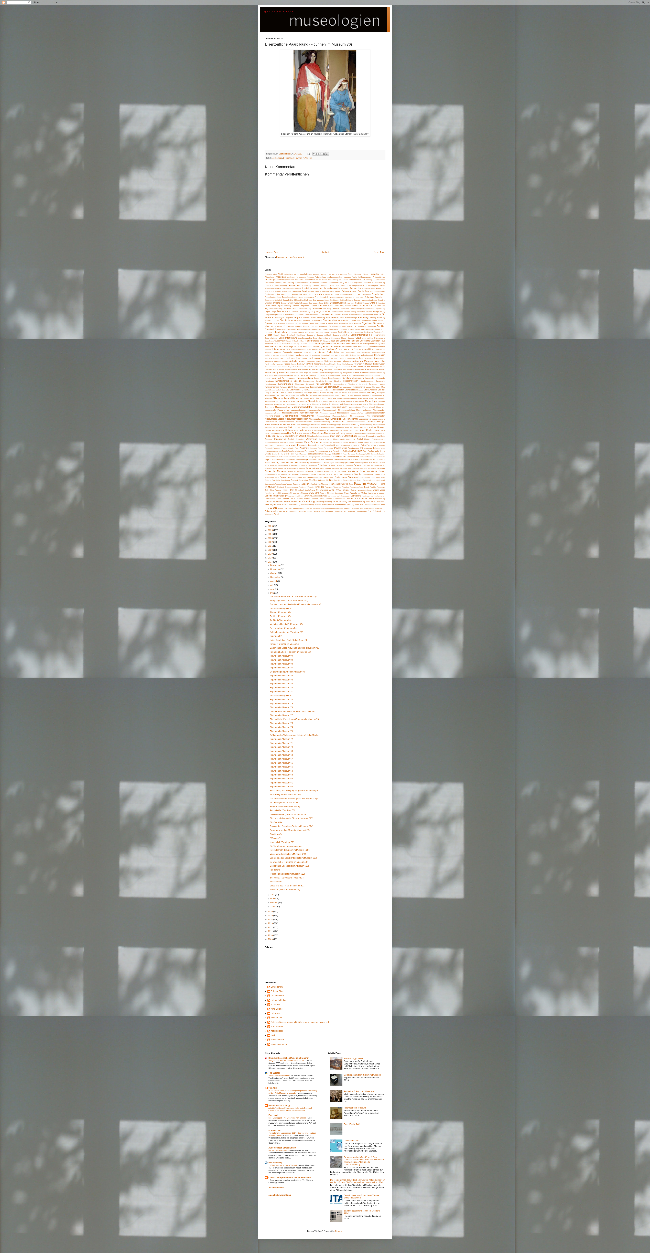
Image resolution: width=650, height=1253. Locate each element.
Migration (268, 398)
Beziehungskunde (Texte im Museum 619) (289, 866)
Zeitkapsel (302, 511)
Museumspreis (365, 419)
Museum (381, 401)
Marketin (362, 392)
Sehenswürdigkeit (291, 468)
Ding (313, 311)
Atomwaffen (314, 283)
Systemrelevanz (369, 480)
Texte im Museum (366, 483)
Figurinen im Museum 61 (281, 783)
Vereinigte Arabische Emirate (316, 496)
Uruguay (304, 493)
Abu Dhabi (278, 274)
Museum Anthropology (279, 1105)
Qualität (268, 454)
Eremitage (353, 318)
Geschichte (300, 335)
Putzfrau (371, 451)
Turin (285, 490)
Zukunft (371, 511)
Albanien (366, 274)
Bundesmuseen (337, 303)
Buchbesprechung (316, 303)
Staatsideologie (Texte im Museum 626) (288, 814)
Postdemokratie (287, 448)
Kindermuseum (271, 367)
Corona (313, 306)
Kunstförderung (334, 378)
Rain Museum (300, 454)
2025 (270, 530)
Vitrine (350, 498)
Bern (367, 291)
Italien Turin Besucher (337, 358)
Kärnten (309, 364)
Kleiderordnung (331, 367)
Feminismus (314, 323)
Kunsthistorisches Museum (288, 381)
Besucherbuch (378, 294)
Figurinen (367, 323)
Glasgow (351, 338)
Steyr (378, 477)
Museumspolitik (333, 418)
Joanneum (379, 358)
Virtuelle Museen (311, 499)
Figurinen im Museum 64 (281, 771)
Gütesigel (289, 341)
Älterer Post (379, 252)
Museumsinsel (343, 413)
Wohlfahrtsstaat (337, 508)
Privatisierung (340, 448)
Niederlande (318, 433)
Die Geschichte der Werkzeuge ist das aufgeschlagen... (295, 798)
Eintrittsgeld (279, 318)
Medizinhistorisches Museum (330, 395)
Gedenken (368, 332)
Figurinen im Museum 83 (281, 683)
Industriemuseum (272, 355)
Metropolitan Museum (370, 395)
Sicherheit (381, 468)
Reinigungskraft (314, 457)
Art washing (367, 280)
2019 (270, 554)
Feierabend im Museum (355, 1108)
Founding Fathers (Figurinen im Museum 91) (290, 652)
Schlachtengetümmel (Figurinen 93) (286, 632)
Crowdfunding (339, 306)
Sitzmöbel (309, 471)
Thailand (280, 487)
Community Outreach (291, 306)
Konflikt (382, 370)
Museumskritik (307, 416)
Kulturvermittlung (354, 375)
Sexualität (343, 468)
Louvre (275, 392)
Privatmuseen (353, 448)
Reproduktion (270, 460)
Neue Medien (366, 430)
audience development (329, 283)
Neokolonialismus (321, 430)
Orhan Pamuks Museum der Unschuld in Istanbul (292, 711)
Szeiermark (380, 480)
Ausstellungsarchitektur (375, 285)
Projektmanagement (296, 451)
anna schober (277, 1026)
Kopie (301, 373)
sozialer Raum (332, 474)
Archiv (324, 280)
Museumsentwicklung (346, 410)
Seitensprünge (312, 468)
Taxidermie (305, 484)
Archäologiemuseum (285, 280)
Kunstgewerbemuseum (353, 378)
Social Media (340, 471)
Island (304, 358)
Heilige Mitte (380, 344)
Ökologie (361, 436)
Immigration (308, 352)
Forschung (333, 326)
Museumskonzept (272, 416)
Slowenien (319, 471)
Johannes (275, 1004)
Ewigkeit (373, 320)
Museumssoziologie (376, 421)
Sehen (280, 468)
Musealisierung (315, 401)
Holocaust (286, 349)
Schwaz (332, 465)
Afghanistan (288, 274)
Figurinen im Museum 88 (281, 664)
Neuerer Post (272, 252)
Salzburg (275, 462)
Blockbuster (334, 300)
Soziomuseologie (346, 474)
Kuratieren (373, 384)
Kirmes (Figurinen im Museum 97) (285, 644)
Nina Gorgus (277, 1009)
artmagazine (274, 1130)
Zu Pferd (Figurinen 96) (280, 620)
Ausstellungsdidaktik (273, 288)
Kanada (287, 364)
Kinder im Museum (364, 364)
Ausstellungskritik (332, 288)
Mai (272, 593)
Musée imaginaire (330, 401)
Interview (268, 358)
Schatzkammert (271, 465)
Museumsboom (355, 407)
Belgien (338, 291)
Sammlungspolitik (361, 462)
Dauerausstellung (275, 308)
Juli (272, 585)
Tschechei (381, 487)
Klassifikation (309, 367)
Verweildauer (270, 499)
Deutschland (288, 158)
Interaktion (361, 355)
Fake (275, 323)
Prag (296, 448)
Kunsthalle (369, 378)
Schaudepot (283, 465)
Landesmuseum (331, 387)
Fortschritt (342, 326)
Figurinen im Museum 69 (281, 751)
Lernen (316, 390)
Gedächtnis (343, 332)
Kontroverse (293, 373)
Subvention (303, 480)
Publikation (347, 451)
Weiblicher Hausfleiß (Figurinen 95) (286, 624)
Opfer (382, 436)
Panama (290, 442)
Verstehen (381, 496)
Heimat (268, 347)
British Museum (294, 303)
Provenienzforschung (323, 451)
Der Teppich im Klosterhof (279, 1150)
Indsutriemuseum (363, 352)
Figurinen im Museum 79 (281, 703)
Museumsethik (379, 410)
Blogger (338, 1231)
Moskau (268, 401)
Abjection (268, 274)
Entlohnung (320, 318)
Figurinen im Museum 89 (281, 660)
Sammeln (284, 462)
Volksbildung (380, 499)
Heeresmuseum (358, 344)
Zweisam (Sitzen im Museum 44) (285, 889)
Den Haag (327, 308)
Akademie (358, 274)
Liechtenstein (338, 390)
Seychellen (352, 468)
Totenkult (328, 487)
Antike (354, 277)
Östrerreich (350, 439)
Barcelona (296, 291)
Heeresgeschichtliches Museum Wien (333, 344)
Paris (306, 442)
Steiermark (354, 477)
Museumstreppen (318, 424)
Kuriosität (283, 387)
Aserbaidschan (379, 280)
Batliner (311, 291)
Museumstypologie (334, 425)
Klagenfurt (292, 367)
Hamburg (309, 341)
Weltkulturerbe (328, 504)
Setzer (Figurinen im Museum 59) (285, 794)
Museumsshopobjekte (356, 422)
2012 (270, 927)
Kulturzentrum (366, 375)
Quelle (280, 454)
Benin (354, 291)
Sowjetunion (305, 474)
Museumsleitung (323, 416)
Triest (366, 487)
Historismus (380, 347)
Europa (352, 320)
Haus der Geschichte (340, 341)
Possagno (276, 448)
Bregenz (276, 303)
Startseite (325, 252)
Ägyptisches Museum (337, 274)
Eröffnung (372, 318)
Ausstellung (294, 285)
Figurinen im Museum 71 (281, 743)
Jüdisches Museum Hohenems (337, 361)
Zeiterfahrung (368, 508)
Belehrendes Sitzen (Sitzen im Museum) (362, 1075)
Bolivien (343, 300)
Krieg (325, 372)
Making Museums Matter (337, 392)
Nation (291, 427)
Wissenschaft (290, 508)
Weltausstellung (307, 504)
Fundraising (269, 332)
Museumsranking (378, 419)
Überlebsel (299, 490)
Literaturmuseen (370, 390)
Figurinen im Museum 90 (281, 656)
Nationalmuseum (328, 427)
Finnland (298, 326)
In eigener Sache (324, 352)
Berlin (361, 291)
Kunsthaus (269, 381)
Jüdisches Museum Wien (366, 361)
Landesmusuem (346, 387)
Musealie (303, 401)
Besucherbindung (364, 294)
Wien (273, 508)
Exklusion (381, 320)
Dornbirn (322, 315)
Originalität (300, 439)
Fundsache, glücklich (353, 1058)
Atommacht (304, 283)
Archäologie (277, 158)
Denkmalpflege (356, 308)
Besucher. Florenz (332, 294)
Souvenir (295, 474)
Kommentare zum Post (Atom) (290, 257)
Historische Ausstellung (312, 347)
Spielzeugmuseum (272, 477)
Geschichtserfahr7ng (341, 335)
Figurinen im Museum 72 (281, 739)
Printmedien (328, 448)
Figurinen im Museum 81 (281, 691)
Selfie (322, 468)
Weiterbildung (294, 504)
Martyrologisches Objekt (275, 395)
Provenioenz (337, 451)
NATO (356, 427)
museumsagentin (279, 1044)
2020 (270, 550)
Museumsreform (271, 422)
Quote (286, 454)
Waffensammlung (358, 502)
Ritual (351, 460)
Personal (280, 445)
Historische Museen (332, 346)
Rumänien (363, 460)
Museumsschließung (322, 422)
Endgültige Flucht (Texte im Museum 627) (289, 600)
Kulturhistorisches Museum (299, 375)
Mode (351, 398)
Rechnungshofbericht (376, 454)
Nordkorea (359, 433)
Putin (365, 451)
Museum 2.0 (270, 404)
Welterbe (318, 504)
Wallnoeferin (277, 1018)
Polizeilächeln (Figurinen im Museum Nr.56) (290, 850)
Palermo (283, 442)
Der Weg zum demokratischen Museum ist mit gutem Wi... (296, 604)
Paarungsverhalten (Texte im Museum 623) (290, 830)
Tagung (289, 484)
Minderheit (308, 398)
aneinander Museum (305, 277)
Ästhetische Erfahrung (274, 283)
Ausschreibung (281, 285)
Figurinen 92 (276, 636)
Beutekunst (269, 300)
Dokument (313, 315)
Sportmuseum (296, 477)
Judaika (285, 361)
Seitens (302, 468)
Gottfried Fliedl (277, 996)
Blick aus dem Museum (314, 300)
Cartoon (358, 303)
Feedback (305, 323)
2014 (270, 919)
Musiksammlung (366, 425)
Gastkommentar (330, 332)
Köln (344, 370)
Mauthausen (290, 395)
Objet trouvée (336, 436)
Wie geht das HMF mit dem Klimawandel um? (287, 1061)
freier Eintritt (329, 329)
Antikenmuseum (364, 277)
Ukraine (346, 490)
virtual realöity (296, 499)
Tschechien (269, 490)
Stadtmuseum (341, 477)
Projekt (285, 451)
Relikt (335, 457)
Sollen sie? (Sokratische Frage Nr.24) (287, 878)
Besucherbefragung (348, 294)
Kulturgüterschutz (281, 375)
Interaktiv (369, 355)
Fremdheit (368, 329)
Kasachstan (318, 364)
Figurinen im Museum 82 (281, 687)
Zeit (361, 508)
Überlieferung (310, 490)
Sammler (294, 462)
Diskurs (347, 312)
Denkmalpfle (345, 308)
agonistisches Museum (310, 274)
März (272, 898)
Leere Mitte (380, 387)
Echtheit (345, 315)
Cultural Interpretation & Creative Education (289, 1177)
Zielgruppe (328, 511)
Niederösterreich (332, 433)
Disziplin (369, 312)
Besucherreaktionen (306, 297)
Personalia (290, 445)
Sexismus (335, 468)
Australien (345, 288)
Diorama (326, 311)
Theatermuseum (291, 487)
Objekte (326, 436)
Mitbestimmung (343, 398)
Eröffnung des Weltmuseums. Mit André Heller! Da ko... (295, 735)
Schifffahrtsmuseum (309, 465)
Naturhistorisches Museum (372, 427)
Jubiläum (277, 361)
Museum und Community (342, 404)
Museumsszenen (288, 424)
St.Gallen (311, 477)
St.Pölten (318, 477)
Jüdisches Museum (315, 361)
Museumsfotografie (290, 413)
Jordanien (269, 361)
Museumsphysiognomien (296, 419)
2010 (270, 935)
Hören (309, 349)
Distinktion (361, 312)
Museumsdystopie (329, 410)
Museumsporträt (350, 419)
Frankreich (270, 329)
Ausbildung (380, 283)
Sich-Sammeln (370, 468)
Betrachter (369, 297)
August (273, 581)
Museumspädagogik (274, 419)
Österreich (311, 439)
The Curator (274, 1073)
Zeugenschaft (318, 511)
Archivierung (333, 280)
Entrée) (341, 318)
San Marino (373, 462)
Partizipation (316, 442)
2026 (270, 526)
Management (353, 392)
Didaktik (295, 312)
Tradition (345, 487)
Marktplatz (381, 392)
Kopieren (307, 373)
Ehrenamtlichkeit (371, 315)
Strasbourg (285, 480)
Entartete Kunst (309, 318)
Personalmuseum (315, 445)
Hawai (302, 344)
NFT (298, 433)
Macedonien (298, 392)
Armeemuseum (355, 280)
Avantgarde (269, 291)
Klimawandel (303, 370)
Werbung (350, 504)
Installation (316, 355)
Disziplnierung (270, 315)
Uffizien (339, 490)
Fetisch (330, 323)
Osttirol (360, 439)
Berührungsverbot (272, 294)
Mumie (279, 401)
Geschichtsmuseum (288, 338)
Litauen (360, 390)
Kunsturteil (310, 384)
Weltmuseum (340, 504)
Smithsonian (328, 471)
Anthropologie (320, 277)
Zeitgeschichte (271, 511)
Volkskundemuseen (274, 501)
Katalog (333, 364)
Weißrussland (282, 504)
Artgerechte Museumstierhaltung (285, 806)
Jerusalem (369, 358)
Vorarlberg (309, 501)
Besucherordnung (289, 297)
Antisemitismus (379, 277)
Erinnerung (363, 317)
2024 (270, 534)
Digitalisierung (304, 311)
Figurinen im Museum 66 (281, 763)
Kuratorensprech (272, 387)
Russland (371, 459)
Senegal (327, 468)
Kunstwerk (363, 384)
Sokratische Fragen (375, 471)
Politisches (381, 445)
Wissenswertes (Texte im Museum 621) (288, 854)
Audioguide (342, 283)
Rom (356, 460)
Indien (336, 352)
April (272, 895)
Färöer (298, 323)
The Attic (272, 1088)
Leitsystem (294, 390)
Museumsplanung (316, 419)
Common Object (275, 306)
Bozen (374, 300)
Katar (339, 364)
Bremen (284, 303)
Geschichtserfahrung (360, 335)
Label (290, 387)
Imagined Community (283, 352)
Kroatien (363, 372)
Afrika (296, 274)
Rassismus (319, 454)
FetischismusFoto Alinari (343, 323)
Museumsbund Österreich (373, 407)
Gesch (283, 335)
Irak (288, 358)
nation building (302, 427)
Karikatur (301, 364)
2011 (270, 931)
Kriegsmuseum (348, 373)
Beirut (332, 291)
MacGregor (308, 392)
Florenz (306, 326)
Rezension (329, 460)
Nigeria (342, 433)
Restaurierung (301, 460)
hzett (273, 1035)
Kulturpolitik (341, 375)
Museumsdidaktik (314, 410)
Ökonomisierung (373, 436)
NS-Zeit (271, 436)
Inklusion (291, 355)
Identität (367, 349)
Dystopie (338, 315)
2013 (270, 923)
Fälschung (290, 323)
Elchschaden (276, 882)
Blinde (326, 300)
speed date (380, 474)
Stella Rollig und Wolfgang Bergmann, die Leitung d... (294, 791)
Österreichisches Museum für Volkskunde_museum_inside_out (300, 1022)
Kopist (314, 373)
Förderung (323, 326)
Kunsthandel (380, 378)
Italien (324, 358)
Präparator (312, 448)
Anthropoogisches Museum (339, 277)
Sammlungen (329, 462)
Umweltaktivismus (365, 490)
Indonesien (350, 352)
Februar (274, 902)
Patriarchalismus (349, 442)
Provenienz (309, 451)
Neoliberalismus (336, 430)
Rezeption (338, 460)
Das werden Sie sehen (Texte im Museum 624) (291, 826)
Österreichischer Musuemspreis (332, 439)
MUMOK (286, 401)
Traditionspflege (356, 487)
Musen (349, 401)
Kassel (327, 364)
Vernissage (366, 496)
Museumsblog (275, 1163)
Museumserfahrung (363, 410)
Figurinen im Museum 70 (281, 747)
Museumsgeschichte (308, 413)
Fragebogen (352, 326)
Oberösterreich (291, 436)
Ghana (343, 338)
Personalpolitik (329, 445)
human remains (318, 349)
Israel (310, 358)
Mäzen (299, 395)
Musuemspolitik (379, 425)
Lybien (289, 392)
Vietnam (286, 499)
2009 (270, 939)
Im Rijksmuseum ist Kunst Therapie (283, 1165)
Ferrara (323, 323)
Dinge (318, 311)
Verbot (288, 496)
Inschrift (308, 355)
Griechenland (379, 338)
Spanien (358, 474)
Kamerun (279, 364)
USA (311, 492)
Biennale (286, 300)
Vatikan (364, 493)
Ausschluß (269, 285)
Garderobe (309, 332)
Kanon (293, 364)
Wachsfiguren (345, 502)
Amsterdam (281, 277)
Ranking (310, 454)
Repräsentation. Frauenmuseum (372, 457)
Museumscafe (270, 410)
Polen (363, 445)
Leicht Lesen (270, 390)
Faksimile (281, 323)
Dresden (330, 314)
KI (355, 364)
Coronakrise (322, 305)
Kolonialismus (371, 369)
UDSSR (332, 490)
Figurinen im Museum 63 (281, 775)
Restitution (312, 459)
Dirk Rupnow (277, 987)
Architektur (299, 280)
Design (273, 312)
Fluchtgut (314, 326)
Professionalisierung (273, 451)
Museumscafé (283, 410)
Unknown (275, 1013)
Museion (341, 401)
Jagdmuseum (353, 358)
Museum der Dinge (282, 404)
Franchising (371, 326)
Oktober (274, 573)
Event (357, 320)
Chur (267, 306)
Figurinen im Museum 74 (281, 727)
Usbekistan (339, 493)
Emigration (289, 318)
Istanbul (317, 358)
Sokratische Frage (356, 471)
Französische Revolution (287, 329)
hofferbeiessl (277, 1031)
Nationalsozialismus (344, 427)
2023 (270, 538)
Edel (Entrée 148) (352, 1124)
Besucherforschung (273, 297)
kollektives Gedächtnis (333, 370)
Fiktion (279, 326)
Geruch (276, 335)
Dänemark (349, 306)
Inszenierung (334, 355)
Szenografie (270, 484)
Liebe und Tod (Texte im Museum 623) (287, 886)
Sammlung (304, 462)
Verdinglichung (298, 496)
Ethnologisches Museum (334, 320)
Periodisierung (270, 445)
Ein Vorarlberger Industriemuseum (285, 846)
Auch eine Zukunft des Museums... (359, 1091)
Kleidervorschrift (344, 367)
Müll (273, 401)
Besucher (319, 294)
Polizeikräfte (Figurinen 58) (282, 810)
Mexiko (382, 395)
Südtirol (329, 480)
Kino (279, 367)
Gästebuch (319, 332)
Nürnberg (280, 436)
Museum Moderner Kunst (301, 404)
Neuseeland (282, 433)
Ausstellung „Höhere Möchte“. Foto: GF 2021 (323, 285)
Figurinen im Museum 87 (281, 668)
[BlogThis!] (317, 154)
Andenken (291, 277)
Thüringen (303, 487)
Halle (302, 341)
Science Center (271, 468)
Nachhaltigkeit (281, 427)
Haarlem (297, 341)
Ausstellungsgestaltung (312, 288)
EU (347, 320)
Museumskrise (290, 415)
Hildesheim (298, 347)
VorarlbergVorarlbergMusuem (327, 502)
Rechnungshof (362, 454)
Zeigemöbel (348, 508)
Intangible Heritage (348, 355)
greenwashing (367, 338)
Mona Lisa (373, 398)
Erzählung (381, 318)
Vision (322, 499)
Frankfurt (381, 326)
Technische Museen (319, 484)
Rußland (380, 460)
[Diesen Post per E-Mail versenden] (314, 154)
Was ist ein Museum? (375, 502)
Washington (270, 504)
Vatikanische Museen (376, 493)
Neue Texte (380, 430)
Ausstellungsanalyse (355, 285)
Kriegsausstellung (335, 373)
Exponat (269, 323)
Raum (345, 454)
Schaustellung (294, 465)
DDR (285, 308)
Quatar (274, 454)
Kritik (357, 372)
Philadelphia (346, 445)
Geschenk (291, 335)
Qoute (382, 451)
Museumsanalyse (282, 407)
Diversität (280, 315)
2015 (270, 915)
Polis (368, 445)
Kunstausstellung (305, 378)
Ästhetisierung (288, 283)
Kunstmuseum (286, 383)
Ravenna (351, 454)
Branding (381, 300)
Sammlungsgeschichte (344, 462)
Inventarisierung (279, 358)
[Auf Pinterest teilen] (327, 154)
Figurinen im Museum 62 (281, 779)
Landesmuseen (316, 387)
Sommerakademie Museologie (277, 474)
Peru (338, 445)
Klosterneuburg (316, 369)
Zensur (309, 511)
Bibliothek (278, 300)
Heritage (289, 347)
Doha (307, 315)
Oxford (367, 439)
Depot (267, 311)
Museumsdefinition (298, 410)
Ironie (298, 358)
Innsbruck (300, 355)
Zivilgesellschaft (340, 511)
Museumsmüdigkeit (339, 416)
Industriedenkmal (378, 352)
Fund (383, 329)
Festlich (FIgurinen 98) (280, 616)
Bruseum (304, 303)
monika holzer (277, 1040)
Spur (304, 477)
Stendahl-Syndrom (367, 477)
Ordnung (268, 439)
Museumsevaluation (272, 413)
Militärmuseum (296, 398)
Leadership (370, 387)
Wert (362, 504)
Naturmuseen (291, 430)
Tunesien (278, 490)
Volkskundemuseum (293, 501)
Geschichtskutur (271, 338)
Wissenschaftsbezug (304, 508)
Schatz (382, 462)
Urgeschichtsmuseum (281, 493)
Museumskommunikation (375, 413)
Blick (302, 300)
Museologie (371, 401)
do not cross (290, 315)
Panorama (299, 442)
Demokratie (317, 308)
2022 (270, 542)
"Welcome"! (275, 838)
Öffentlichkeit (350, 435)
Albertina (375, 274)
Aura (374, 283)
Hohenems (277, 349)
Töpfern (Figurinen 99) (280, 612)
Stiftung (268, 480)
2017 (270, 562)
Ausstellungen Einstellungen (282, 1148)
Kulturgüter (269, 375)
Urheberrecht (295, 493)
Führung (376, 329)
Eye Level (273, 1115)
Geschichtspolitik (305, 338)
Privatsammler (379, 448)
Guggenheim (279, 341)
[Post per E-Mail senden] (308, 154)
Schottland (323, 465)
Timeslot (311, 487)
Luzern (282, 392)
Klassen (300, 367)
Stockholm (276, 480)
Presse (320, 448)
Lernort (323, 390)
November (275, 569)
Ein (380, 315)
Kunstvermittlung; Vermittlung (345, 384)
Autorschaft (380, 288)
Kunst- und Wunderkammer (283, 378)
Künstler (328, 381)
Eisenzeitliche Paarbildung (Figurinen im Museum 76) (294, 719)
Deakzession (292, 308)
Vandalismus (355, 493)
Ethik (267, 320)
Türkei (291, 490)
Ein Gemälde (276, 822)
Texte (351, 484)
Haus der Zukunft (281, 344)
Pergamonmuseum (377, 442)
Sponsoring (285, 477)
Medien (305, 395)
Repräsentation (353, 457)
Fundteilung (292, 332)
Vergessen (332, 496)
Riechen (345, 460)
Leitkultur (285, 390)
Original (291, 439)
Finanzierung (289, 326)
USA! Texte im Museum (324, 493)
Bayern (318, 291)
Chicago (365, 303)
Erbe (347, 318)
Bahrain (278, 291)
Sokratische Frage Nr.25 (281, 695)
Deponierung (380, 308)
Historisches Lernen (349, 347)
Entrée (334, 317)
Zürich (276, 514)
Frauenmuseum (316, 329)
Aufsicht (361, 282)
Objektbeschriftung (314, 436)
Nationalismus (314, 427)
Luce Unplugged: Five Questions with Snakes (287, 1118)
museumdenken (360, 404)
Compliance (304, 306)
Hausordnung (293, 344)
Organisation (280, 439)
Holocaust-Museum (298, 349)
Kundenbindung (378, 375)
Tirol (317, 486)
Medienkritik (314, 395)
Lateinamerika (359, 387)
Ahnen (350, 274)
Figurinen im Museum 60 (281, 786)
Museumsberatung (322, 407)
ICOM (344, 349)
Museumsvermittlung (350, 424)
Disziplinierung (379, 311)
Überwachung (322, 490)
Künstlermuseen (350, 381)
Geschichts (311, 335)
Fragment (362, 326)
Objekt (302, 435)
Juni (272, 589)
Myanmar (268, 427)
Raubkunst (337, 454)
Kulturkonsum (331, 375)
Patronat (359, 442)
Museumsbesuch (339, 407)
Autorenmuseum (368, 288)
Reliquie (342, 456)
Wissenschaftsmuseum (322, 508)
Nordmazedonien (370, 433)
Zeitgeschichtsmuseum (288, 511)
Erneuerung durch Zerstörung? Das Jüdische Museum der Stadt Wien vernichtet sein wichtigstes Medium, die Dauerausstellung (364, 1161)
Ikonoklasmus (377, 349)
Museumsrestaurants (304, 422)
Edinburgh (360, 315)
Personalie (302, 445)
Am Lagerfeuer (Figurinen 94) (283, 628)
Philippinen (355, 445)
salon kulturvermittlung (279, 1195)
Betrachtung (380, 297)
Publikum (357, 450)
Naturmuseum (306, 430)
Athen (297, 283)
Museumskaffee (357, 413)
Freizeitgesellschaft (356, 329)
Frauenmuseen (303, 329)
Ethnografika (274, 320)
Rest (293, 460)
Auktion (368, 283)
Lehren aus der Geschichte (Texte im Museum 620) (293, 858)
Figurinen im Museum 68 (281, 755)
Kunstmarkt (380, 381)
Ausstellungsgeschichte (292, 288)
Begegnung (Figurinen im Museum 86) (288, 672)
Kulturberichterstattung (376, 373)
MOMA (365, 398)
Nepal (345, 430)
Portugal (268, 448)
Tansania (296, 484)
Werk (357, 504)
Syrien (359, 480)
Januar (273, 906)
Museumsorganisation (376, 416)
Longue (268, 392)
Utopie (346, 493)
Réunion (321, 460)
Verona (374, 496)
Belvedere (346, 291)
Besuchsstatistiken (337, 297)
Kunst (267, 378)
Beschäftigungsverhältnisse (291, 294)
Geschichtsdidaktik (324, 335)
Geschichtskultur (378, 335)
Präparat (303, 448)
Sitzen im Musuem (296, 471)
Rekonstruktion (326, 457)
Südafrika (313, 480)
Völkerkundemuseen (364, 498)
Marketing (371, 392)
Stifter (382, 477)
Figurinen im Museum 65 (281, 767)
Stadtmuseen (328, 477)
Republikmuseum (283, 460)
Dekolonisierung (305, 308)
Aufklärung (352, 283)
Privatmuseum (366, 448)
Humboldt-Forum (334, 349)
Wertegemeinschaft (372, 504)
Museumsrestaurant (286, 422)
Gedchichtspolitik (356, 332)
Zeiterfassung (379, 508)
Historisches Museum (367, 347)
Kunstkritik (320, 381)
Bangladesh (286, 291)
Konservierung (271, 372)
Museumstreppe (303, 424)
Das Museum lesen (363, 305)
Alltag (383, 274)
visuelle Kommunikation (335, 499)
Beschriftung (308, 294)
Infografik (283, 355)
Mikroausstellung (281, 398)
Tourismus (337, 487)
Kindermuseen (379, 364)
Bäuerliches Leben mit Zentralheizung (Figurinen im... (294, 648)
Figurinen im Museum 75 (281, 723)
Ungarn (376, 490)
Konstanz (283, 372)
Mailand (323, 392)
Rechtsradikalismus (272, 457)
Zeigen (356, 508)
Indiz (343, 352)
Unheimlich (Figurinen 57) (282, 842)
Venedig (269, 496)
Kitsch (284, 367)
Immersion (298, 352)
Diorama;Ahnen (337, 312)
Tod (322, 487)
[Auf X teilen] (320, 154)
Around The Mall (276, 1187)
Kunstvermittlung (323, 384)
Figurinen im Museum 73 (281, 731)
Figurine (357, 323)
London (381, 390)
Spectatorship (368, 474)
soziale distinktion (318, 474)
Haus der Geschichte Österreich (365, 341)
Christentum (380, 303)
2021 (270, 546)
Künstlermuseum (367, 381)
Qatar (377, 451)
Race (292, 454)
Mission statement (320, 398)
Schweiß (349, 465)
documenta (299, 315)
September (275, 577)
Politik (373, 445)
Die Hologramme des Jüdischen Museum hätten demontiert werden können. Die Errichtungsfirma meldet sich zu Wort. (357, 1181)
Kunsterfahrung (320, 378)
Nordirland (350, 433)
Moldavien (358, 398)
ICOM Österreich (355, 349)
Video (278, 499)
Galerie (301, 332)
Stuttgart (294, 480)
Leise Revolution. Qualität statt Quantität (288, 640)
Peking (367, 442)
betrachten (359, 297)
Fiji (275, 326)
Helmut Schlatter (278, 1000)
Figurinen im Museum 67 (281, 759)
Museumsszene (272, 424)
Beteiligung (349, 297)
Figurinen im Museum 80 (281, 699)
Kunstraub (299, 384)
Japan (361, 358)
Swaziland (338, 480)
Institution (325, 355)
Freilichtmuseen (340, 329)
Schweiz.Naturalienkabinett (374, 465)
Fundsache (275, 870)
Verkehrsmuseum (343, 496)
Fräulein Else (277, 991)
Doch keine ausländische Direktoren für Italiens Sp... (294, 596)
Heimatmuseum (278, 346)
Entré (328, 318)
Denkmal (335, 308)
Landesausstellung (301, 387)
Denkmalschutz (368, 308)
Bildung (297, 300)
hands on (318, 341)
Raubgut (327, 454)
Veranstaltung (279, 496)
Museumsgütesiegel (328, 413)
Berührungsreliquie (377, 291)
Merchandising (355, 395)
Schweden (340, 465)
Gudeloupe (269, 341)
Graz (358, 337)
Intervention (379, 355)
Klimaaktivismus (291, 370)
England (298, 317)
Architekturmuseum (313, 280)
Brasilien (268, 303)
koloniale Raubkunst (355, 370)
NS (266, 436)
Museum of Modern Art (321, 404)
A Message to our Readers (279, 1075)
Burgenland (349, 303)
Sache (267, 462)
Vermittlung (356, 496)
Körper (320, 373)
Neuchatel (354, 430)
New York (291, 433)
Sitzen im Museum (275, 471)
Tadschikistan (280, 484)
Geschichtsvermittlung (321, 338)
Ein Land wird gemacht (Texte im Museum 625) (291, 818)
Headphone (310, 344)
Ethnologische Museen (290, 320)
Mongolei (381, 398)
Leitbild (278, 390)
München (295, 401)
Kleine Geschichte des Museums (365, 367)
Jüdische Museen (297, 361)
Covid (330, 306)
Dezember (275, 565)
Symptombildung (349, 480)
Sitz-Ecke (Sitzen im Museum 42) (285, 802)
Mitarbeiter (332, 398)
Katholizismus (347, 364)
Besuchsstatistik (321, 297)
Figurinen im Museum (303, 158)
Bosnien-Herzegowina (363, 300)
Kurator (382, 384)
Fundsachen (281, 332)
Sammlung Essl (316, 462)
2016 (270, 911)
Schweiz (358, 465)
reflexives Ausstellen (299, 457)
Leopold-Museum (306, 390)
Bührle (326, 303)
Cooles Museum (351, 1141)
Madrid (316, 392)
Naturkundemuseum (274, 430)
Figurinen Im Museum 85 (281, 676)
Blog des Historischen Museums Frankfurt (288, 1058)
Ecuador (352, 315)
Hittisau (268, 349)
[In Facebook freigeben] (324, 154)
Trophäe (373, 487)
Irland (293, 358)
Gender (268, 335)
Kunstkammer (308, 381)
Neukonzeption (271, 433)
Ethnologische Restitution (311, 320)
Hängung (326, 341)
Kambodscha (270, 364)
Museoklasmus (358, 401)
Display (353, 312)
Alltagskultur (269, 277)
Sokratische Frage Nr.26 (281, 608)
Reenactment (285, 457)
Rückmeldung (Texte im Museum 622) (287, 874)
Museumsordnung (357, 416)
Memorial (345, 395)
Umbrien (354, 490)
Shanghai (361, 468)
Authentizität (355, 288)
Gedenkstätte (379, 332)
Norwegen (381, 433)
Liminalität (349, 390)
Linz (355, 390)
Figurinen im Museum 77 (281, 715)
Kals (383, 361)
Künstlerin (337, 381)
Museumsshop (338, 421)
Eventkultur (365, 320)
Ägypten (324, 274)
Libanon (329, 390)
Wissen (281, 508)
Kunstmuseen (270, 384)
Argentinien (343, 280)
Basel (304, 291)
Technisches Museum (338, 484)
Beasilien (325, 291)
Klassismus (319, 367)
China (372, 303)
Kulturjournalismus (318, 375)
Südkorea (321, 480)
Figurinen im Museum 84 (281, 680)
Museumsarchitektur (302, 407)
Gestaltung (335, 338)
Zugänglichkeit (361, 511)
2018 (270, 558)
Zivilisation (351, 511)
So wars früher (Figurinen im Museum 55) (289, 862)
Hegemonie (370, 344)
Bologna (349, 300)
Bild (291, 300)
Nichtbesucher (306, 433)
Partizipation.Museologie (332, 442)
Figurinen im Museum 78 (281, 707)
